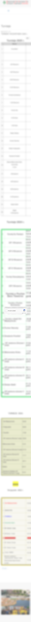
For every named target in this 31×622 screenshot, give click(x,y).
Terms (25, 313)
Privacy (23, 313)
